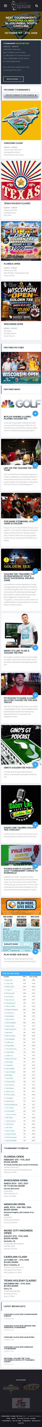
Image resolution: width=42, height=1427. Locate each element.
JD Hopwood (10, 993)
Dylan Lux (9, 1055)
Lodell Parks (10, 1042)
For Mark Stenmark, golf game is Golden (19, 522)
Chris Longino (10, 1094)
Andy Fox (9, 990)
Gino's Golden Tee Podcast (20, 767)
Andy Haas (9, 983)
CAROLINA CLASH (13, 143)
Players (32, 1418)
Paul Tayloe (9, 996)
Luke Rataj (9, 1065)
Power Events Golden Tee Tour (11, 1416)
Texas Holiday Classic (17, 203)
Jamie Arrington (11, 1137)
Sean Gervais (10, 1000)
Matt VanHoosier (11, 1140)
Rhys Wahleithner (11, 1104)
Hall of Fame (16, 1420)
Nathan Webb (10, 1006)
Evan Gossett (10, 1111)
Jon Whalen (10, 1108)
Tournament (16, 43)
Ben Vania (9, 1117)
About (14, 1418)
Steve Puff (9, 1032)
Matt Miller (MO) (11, 1049)
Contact (21, 1423)
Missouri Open (14, 1204)
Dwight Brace (10, 1081)
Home (8, 1418)
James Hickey (10, 1026)
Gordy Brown (9, 1013)
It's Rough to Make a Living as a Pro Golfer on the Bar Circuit (20, 700)
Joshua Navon (11, 1121)
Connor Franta (11, 1134)
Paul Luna (9, 980)
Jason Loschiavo (11, 1029)
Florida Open (14, 1156)
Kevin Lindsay (10, 1131)
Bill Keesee (9, 1075)
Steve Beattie (10, 1016)
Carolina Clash (15, 1256)
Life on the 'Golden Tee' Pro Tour (20, 469)
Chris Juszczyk (11, 1003)
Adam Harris (10, 1091)
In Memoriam (26, 1420)
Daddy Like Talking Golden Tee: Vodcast (20, 828)
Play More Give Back (16, 954)
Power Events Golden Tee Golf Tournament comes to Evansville (21, 870)
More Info (34, 518)
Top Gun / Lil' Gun (23, 1418)
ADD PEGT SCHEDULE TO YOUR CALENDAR (20, 95)
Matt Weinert (10, 1101)
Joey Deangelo (10, 1072)
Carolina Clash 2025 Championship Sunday (20, 1315)
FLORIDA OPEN (12, 264)
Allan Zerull (9, 1124)
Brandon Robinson (12, 1009)
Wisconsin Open (16, 1180)
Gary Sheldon (10, 1068)
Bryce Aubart (10, 1019)
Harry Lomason (11, 1114)
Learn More (34, 413)
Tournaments (6, 1420)
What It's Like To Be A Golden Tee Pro (16, 652)
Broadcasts (36, 1420)
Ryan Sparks (10, 1085)
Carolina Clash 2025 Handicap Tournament (18, 1348)
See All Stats (35, 973)
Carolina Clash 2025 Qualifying (19, 1337)
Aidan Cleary (10, 1052)
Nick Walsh (9, 1062)
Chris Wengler (10, 1039)
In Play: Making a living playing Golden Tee (17, 417)
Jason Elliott (9, 1078)
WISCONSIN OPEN (13, 324)
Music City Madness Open (18, 1232)
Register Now (12, 79)
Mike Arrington (11, 1036)
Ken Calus (9, 1127)
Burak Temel (10, 986)
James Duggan (11, 1022)
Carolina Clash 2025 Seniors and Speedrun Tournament (20, 1326)
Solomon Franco (11, 1059)
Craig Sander (10, 1045)
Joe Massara (10, 1088)
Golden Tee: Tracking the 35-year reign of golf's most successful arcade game (19, 577)
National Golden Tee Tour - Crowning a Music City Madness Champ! (19, 1360)
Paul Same (9, 1098)
